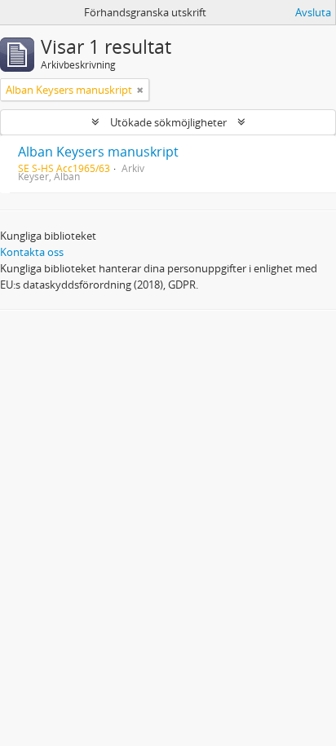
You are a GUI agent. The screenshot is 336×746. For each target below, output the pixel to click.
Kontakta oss (32, 252)
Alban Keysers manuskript (98, 152)
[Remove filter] (140, 90)
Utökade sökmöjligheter (168, 122)
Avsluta (313, 12)
